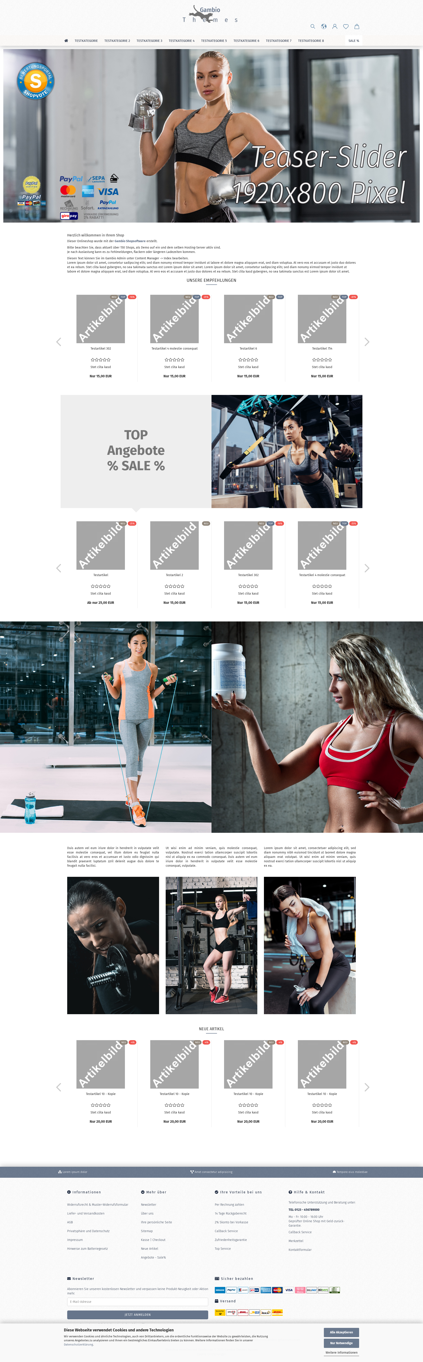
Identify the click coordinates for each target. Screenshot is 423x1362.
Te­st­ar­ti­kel (100, 575)
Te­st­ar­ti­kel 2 (174, 575)
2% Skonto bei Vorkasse (231, 1222)
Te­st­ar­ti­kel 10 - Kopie (101, 1094)
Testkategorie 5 (214, 41)
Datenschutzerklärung (78, 1344)
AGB (70, 1222)
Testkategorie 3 (149, 41)
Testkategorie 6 (246, 41)
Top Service (223, 1249)
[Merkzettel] (345, 26)
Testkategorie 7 (278, 41)
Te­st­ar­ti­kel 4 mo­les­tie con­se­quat (175, 348)
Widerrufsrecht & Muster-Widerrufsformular (97, 1205)
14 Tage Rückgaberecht (231, 1213)
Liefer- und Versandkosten (85, 1213)
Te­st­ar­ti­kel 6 (248, 348)
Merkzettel (296, 1241)
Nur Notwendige (341, 1343)
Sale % (354, 41)
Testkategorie (86, 41)
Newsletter (148, 1205)
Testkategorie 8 (311, 41)
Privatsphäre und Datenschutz (88, 1231)
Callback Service (226, 1231)
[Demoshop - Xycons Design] (211, 13)
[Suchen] (312, 26)
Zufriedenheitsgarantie (231, 1240)
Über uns (147, 1213)
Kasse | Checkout (153, 1240)
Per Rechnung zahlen (229, 1205)
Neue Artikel (149, 1249)
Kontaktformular (300, 1250)
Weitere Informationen (342, 1353)
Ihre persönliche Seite (156, 1222)
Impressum (75, 1240)
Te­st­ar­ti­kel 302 (101, 348)
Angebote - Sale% (153, 1257)
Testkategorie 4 (182, 41)
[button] (323, 26)
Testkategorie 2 (117, 41)
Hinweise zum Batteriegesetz (87, 1249)
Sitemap (147, 1231)
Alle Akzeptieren (341, 1332)
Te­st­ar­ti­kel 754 (322, 348)
